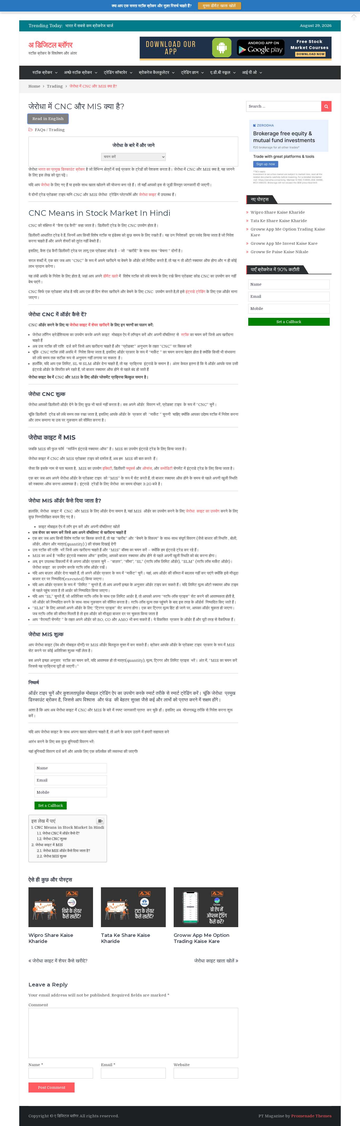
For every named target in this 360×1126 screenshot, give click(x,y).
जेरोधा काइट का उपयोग (203, 511)
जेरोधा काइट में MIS (49, 845)
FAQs (40, 129)
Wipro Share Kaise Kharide (50, 938)
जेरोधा (45, 185)
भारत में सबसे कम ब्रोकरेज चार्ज (89, 25)
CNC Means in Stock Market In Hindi (99, 213)
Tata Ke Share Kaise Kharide (125, 938)
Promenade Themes (311, 1116)
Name (35, 1064)
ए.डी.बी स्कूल (220, 72)
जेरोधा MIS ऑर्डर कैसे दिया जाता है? (66, 851)
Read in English (48, 118)
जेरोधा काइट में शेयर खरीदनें (89, 325)
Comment (38, 1005)
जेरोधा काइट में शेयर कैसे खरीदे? (59, 961)
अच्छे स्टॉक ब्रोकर (78, 72)
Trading (57, 129)
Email (108, 1064)
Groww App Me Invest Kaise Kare (284, 243)
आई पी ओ (249, 72)
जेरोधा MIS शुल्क (55, 856)
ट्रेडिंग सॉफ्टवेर (115, 72)
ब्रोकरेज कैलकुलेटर (154, 72)
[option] (137, 26)
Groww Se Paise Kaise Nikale (279, 252)
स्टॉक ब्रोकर (42, 72)
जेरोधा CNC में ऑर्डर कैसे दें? (61, 833)
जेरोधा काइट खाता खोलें (214, 961)
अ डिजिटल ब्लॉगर (50, 44)
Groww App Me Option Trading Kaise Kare (202, 938)
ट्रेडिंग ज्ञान (189, 72)
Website (182, 1064)
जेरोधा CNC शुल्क (55, 839)
